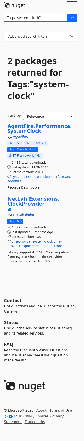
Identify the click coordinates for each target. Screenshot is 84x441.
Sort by (14, 115)
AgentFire (20, 136)
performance (62, 176)
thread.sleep (42, 176)
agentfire (14, 181)
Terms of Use (61, 410)
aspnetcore (30, 245)
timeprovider (22, 241)
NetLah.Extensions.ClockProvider (33, 201)
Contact (13, 300)
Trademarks (35, 421)
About (41, 410)
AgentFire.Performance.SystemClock (39, 128)
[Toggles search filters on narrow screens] (72, 36)
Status (11, 322)
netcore (56, 245)
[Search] (72, 18)
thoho (29, 214)
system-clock (22, 176)
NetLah (19, 214)
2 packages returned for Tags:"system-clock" (38, 78)
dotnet (44, 245)
